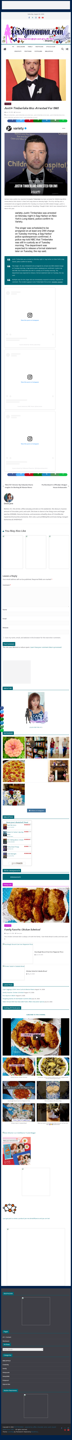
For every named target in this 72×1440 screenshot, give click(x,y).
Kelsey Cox (11, 848)
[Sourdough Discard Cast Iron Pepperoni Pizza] (18, 953)
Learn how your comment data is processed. (46, 647)
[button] (19, 1068)
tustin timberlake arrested (30, 117)
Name (5, 610)
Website (5, 628)
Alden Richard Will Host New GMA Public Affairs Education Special (23, 1002)
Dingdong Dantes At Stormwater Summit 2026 (17, 999)
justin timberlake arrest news (41, 115)
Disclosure (21, 47)
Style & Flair (50, 47)
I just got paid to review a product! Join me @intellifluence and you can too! (26, 1218)
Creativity (17, 51)
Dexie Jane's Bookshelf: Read (17, 822)
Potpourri (38, 51)
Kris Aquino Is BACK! (9, 995)
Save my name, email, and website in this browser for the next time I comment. (33, 638)
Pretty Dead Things (13, 847)
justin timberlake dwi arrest (57, 115)
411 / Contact (7, 1337)
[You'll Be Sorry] (5, 825)
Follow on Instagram (37, 810)
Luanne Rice (11, 855)
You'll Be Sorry (11, 825)
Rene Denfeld (12, 841)
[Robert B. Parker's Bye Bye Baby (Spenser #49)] (5, 832)
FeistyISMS (28, 51)
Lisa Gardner (11, 827)
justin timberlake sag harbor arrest (13, 117)
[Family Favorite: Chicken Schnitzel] (36, 905)
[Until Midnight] (5, 854)
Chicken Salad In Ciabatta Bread (36, 971)
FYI (13, 47)
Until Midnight (11, 854)
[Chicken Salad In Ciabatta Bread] (14, 972)
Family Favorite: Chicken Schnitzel (22, 929)
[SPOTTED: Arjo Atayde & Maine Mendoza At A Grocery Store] (36, 537)
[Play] (37, 1037)
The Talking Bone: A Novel (15, 840)
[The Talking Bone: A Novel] (5, 840)
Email (4, 619)
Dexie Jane (18, 112)
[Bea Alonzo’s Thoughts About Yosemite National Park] (13, 537)
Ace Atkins (11, 836)
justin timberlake (10, 115)
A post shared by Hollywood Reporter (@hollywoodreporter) (29, 468)
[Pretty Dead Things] (5, 847)
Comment (7, 585)
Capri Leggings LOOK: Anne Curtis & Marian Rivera (18, 989)
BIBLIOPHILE (49, 51)
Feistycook (39, 47)
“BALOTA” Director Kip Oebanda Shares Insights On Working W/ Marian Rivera (19, 486)
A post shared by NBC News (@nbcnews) (30, 406)
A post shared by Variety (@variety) (29, 344)
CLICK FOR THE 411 (36, 727)
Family (30, 47)
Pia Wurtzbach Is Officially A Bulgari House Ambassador (54, 486)
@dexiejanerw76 (15, 877)
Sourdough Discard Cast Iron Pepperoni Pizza (48, 952)
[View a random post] (67, 49)
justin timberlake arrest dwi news (24, 115)
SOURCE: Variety (57, 282)
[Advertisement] (36, 5)
